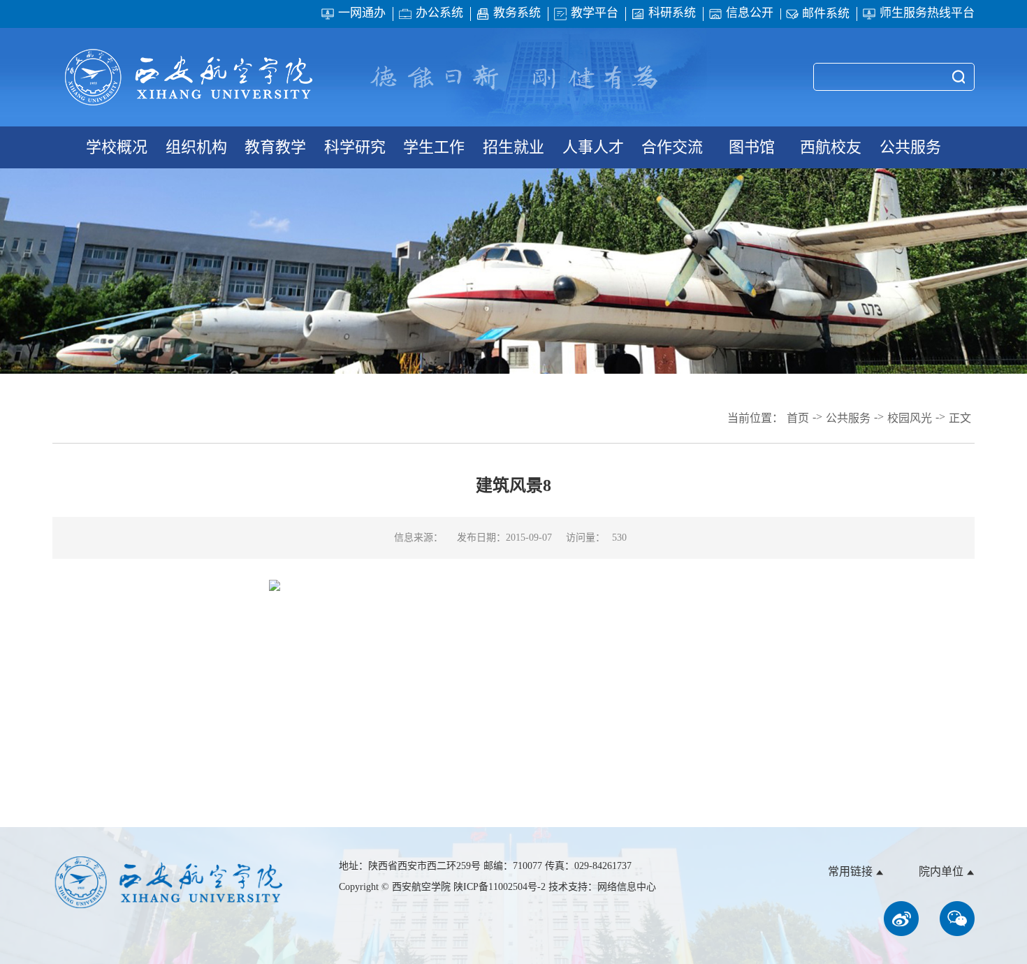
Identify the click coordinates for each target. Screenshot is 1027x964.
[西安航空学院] (188, 77)
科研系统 (672, 13)
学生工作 (434, 147)
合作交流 (672, 147)
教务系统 (517, 13)
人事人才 (593, 147)
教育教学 (275, 147)
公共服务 (910, 147)
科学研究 (355, 147)
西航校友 (830, 147)
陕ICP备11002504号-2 (500, 887)
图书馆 (752, 147)
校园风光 (909, 418)
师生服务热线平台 (927, 13)
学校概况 (116, 147)
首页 (798, 418)
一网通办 (362, 13)
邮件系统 (826, 14)
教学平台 (594, 13)
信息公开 (749, 13)
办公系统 (439, 13)
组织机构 (196, 147)
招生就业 (513, 147)
